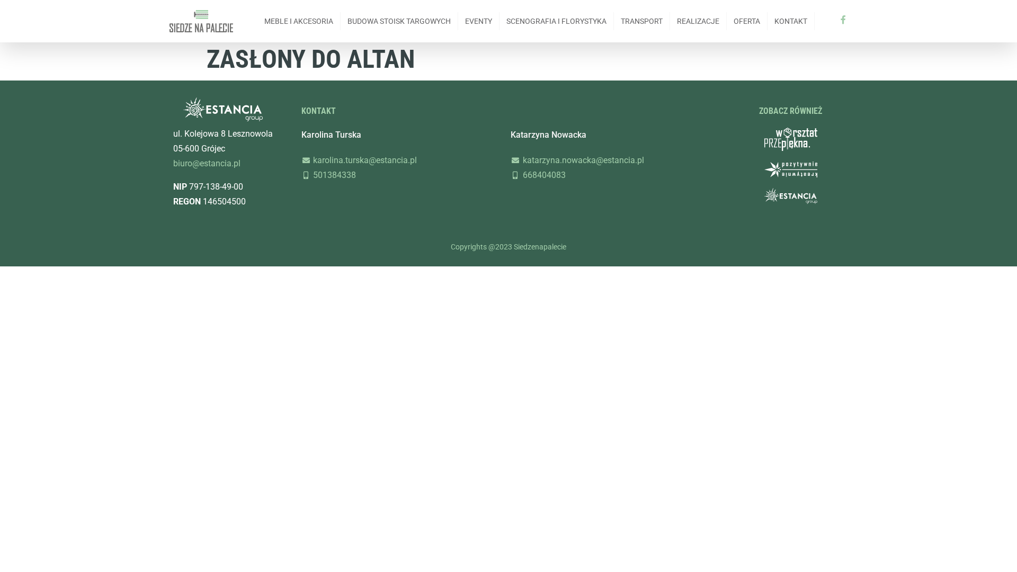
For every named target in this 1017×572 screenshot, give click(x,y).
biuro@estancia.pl (206, 163)
